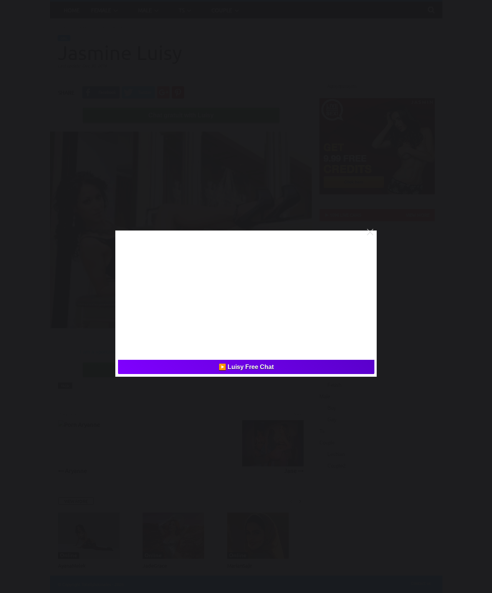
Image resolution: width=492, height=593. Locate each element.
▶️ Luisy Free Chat (246, 367)
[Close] (370, 232)
